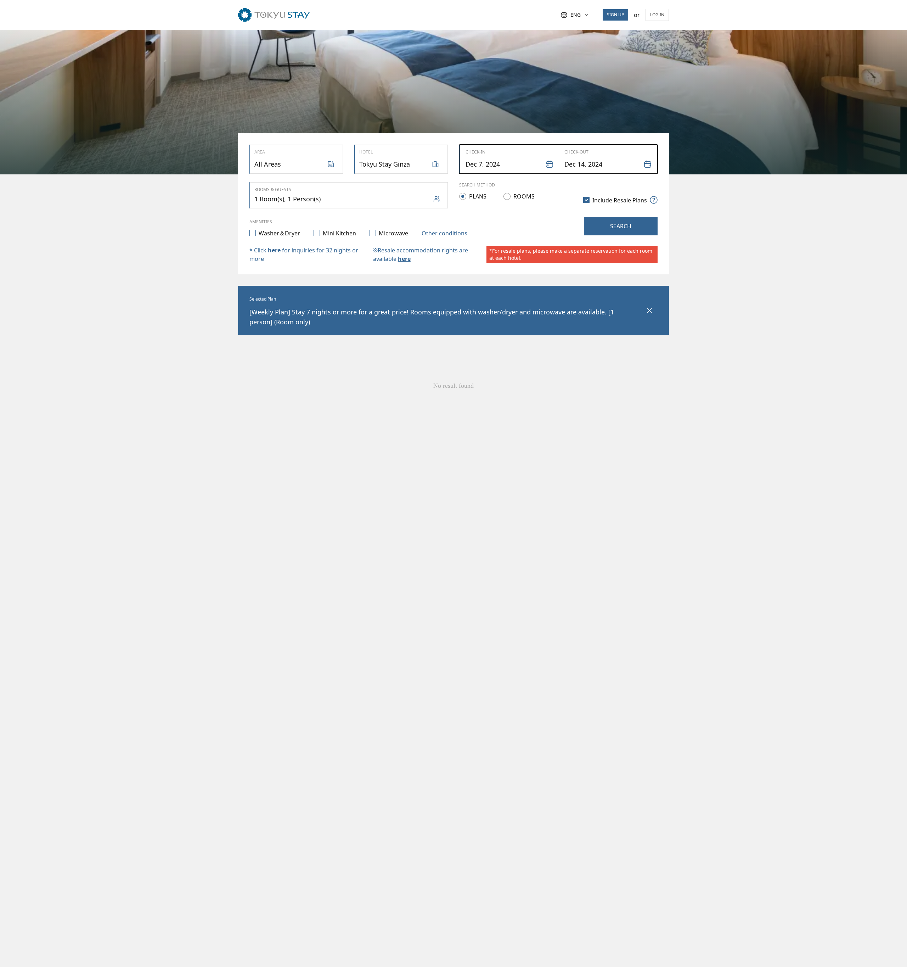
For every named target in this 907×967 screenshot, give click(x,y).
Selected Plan (262, 299)
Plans (477, 196)
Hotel (366, 152)
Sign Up (615, 15)
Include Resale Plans (619, 200)
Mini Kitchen (339, 233)
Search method (477, 185)
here (274, 250)
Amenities (260, 222)
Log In (657, 15)
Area (259, 152)
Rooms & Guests (272, 189)
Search (620, 226)
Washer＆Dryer (279, 233)
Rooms (524, 196)
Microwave (393, 233)
